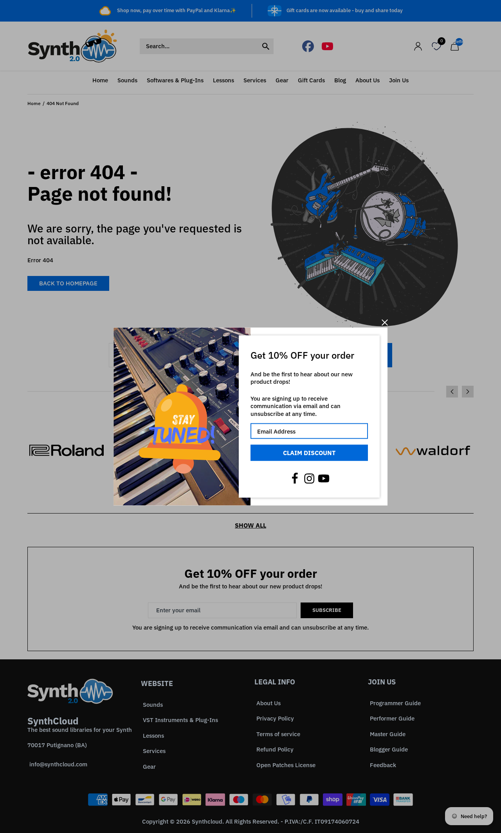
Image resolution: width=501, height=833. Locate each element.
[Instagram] (309, 478)
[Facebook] (295, 478)
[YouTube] (324, 478)
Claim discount (309, 453)
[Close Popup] (384, 322)
